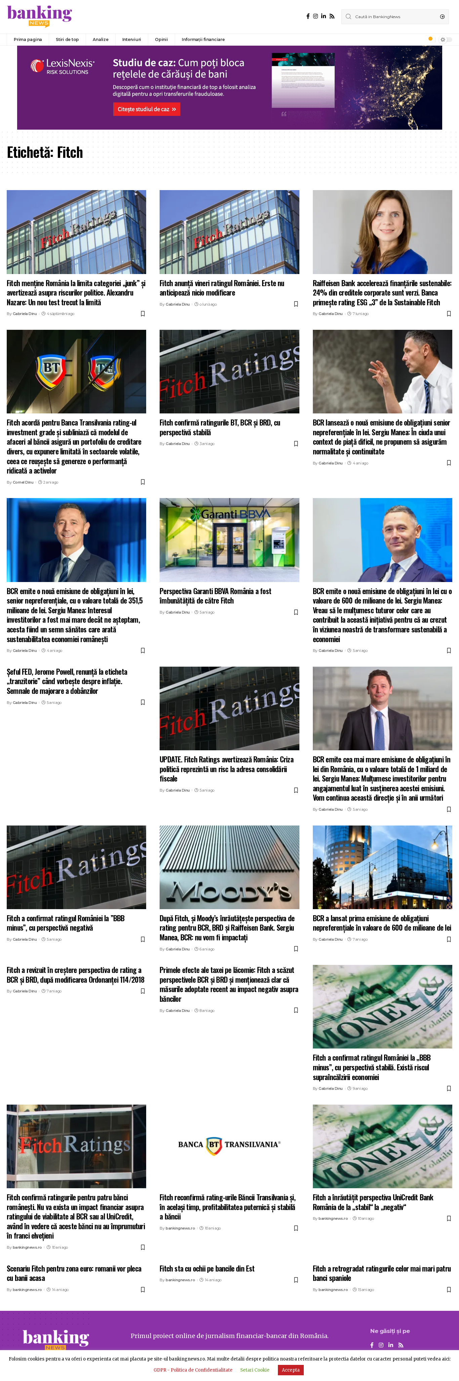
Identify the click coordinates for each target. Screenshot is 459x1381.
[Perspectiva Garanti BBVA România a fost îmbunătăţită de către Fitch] (229, 540)
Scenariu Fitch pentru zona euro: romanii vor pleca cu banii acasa (74, 1273)
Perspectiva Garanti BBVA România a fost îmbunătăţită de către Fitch (215, 595)
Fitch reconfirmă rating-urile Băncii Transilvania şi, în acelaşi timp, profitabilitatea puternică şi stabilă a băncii (227, 1206)
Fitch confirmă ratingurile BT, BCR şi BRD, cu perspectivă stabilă (220, 427)
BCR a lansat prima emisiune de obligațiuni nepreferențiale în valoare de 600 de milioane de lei (382, 922)
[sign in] (419, 39)
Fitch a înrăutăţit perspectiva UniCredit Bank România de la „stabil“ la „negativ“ (373, 1202)
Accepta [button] (291, 1370)
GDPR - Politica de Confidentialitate (193, 1370)
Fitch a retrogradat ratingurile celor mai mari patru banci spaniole (382, 1273)
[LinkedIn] (324, 16)
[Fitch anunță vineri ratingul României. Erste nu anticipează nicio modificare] (229, 232)
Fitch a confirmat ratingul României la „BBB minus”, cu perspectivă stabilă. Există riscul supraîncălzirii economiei (372, 1067)
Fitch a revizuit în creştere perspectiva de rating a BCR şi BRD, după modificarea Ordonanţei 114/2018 (75, 974)
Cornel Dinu (23, 482)
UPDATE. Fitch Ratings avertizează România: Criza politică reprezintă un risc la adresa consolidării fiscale (226, 769)
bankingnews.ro (27, 1247)
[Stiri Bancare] (40, 17)
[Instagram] (315, 16)
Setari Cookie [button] (254, 1370)
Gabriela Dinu (25, 313)
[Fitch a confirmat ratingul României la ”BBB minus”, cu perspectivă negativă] (76, 867)
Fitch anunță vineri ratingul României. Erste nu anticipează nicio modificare (222, 287)
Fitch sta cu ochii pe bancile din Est (207, 1268)
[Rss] (332, 16)
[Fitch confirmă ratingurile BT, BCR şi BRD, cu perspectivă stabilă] (229, 371)
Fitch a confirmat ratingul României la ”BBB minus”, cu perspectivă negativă (66, 922)
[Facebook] (308, 16)
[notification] (428, 39)
